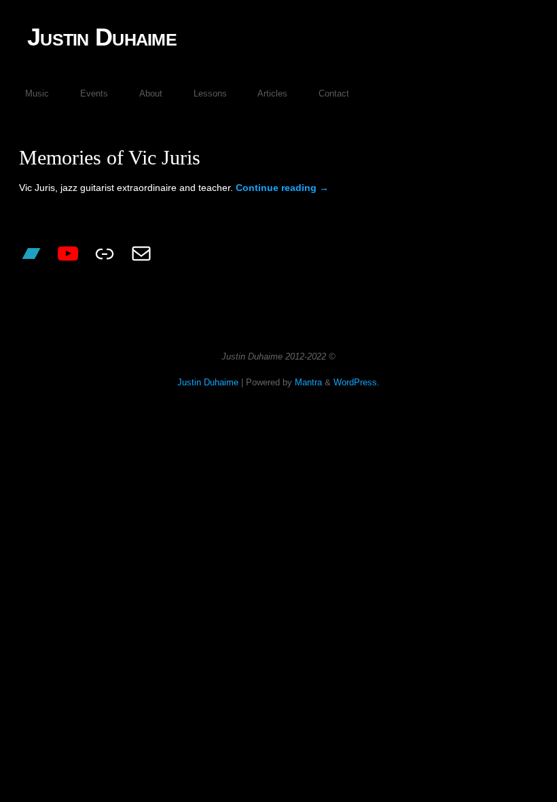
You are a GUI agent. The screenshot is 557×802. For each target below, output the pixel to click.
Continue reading (282, 187)
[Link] (104, 253)
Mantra (308, 382)
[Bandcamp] (31, 253)
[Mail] (141, 253)
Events (94, 93)
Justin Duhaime (102, 37)
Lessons (210, 93)
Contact (334, 93)
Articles (272, 93)
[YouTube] (68, 253)
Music (37, 93)
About (150, 93)
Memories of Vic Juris (109, 157)
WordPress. (357, 382)
